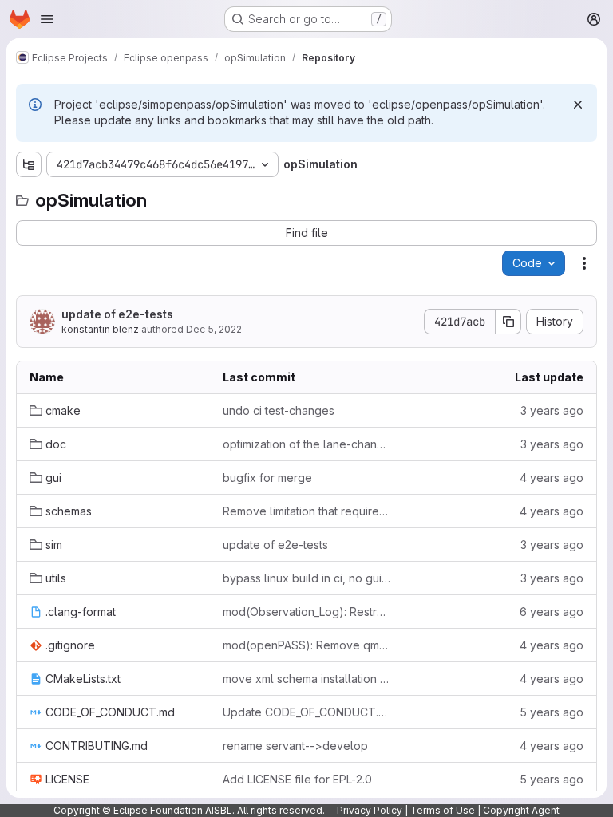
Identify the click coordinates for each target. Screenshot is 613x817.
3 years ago (551, 410)
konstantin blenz (100, 329)
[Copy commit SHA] (508, 321)
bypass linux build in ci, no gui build (306, 578)
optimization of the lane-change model (306, 444)
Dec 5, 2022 (214, 329)
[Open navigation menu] (47, 19)
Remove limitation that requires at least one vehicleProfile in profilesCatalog (306, 511)
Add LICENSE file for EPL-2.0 (297, 779)
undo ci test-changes (278, 410)
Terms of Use (442, 810)
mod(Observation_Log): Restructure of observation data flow (306, 611)
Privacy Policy (369, 810)
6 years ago (551, 611)
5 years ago (551, 712)
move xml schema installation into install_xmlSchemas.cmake (306, 678)
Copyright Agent (521, 810)
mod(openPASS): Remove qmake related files (306, 645)
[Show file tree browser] (29, 164)
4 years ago (551, 477)
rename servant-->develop (295, 745)
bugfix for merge (267, 477)
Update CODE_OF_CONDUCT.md (306, 712)
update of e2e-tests (117, 314)
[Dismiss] (577, 104)
